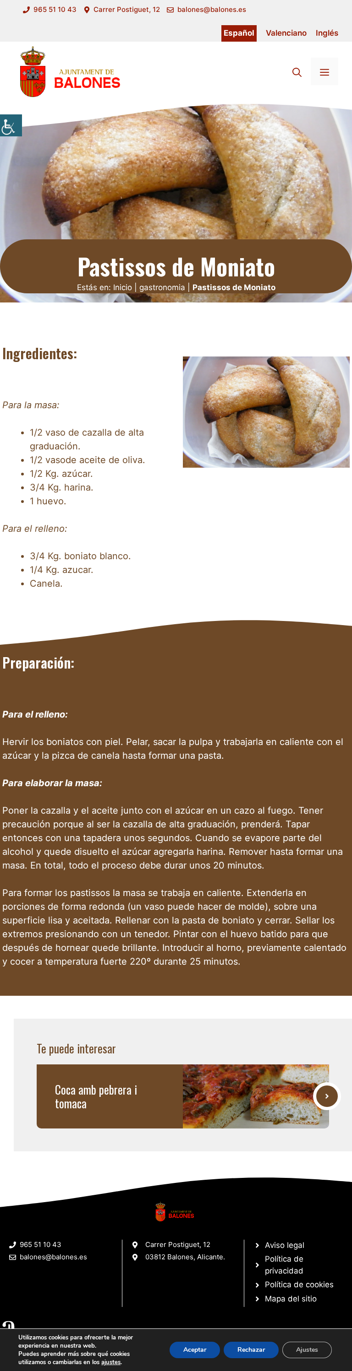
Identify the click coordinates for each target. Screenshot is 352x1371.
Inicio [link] (122, 287)
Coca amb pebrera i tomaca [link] (96, 1096)
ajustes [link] (111, 1362)
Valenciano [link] (286, 33)
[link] (11, 125)
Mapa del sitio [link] (291, 1298)
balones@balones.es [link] (211, 9)
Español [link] (239, 33)
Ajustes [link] (307, 1349)
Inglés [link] (327, 33)
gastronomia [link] (162, 287)
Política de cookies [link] (299, 1284)
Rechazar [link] (251, 1349)
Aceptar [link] (194, 1349)
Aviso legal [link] (284, 1245)
